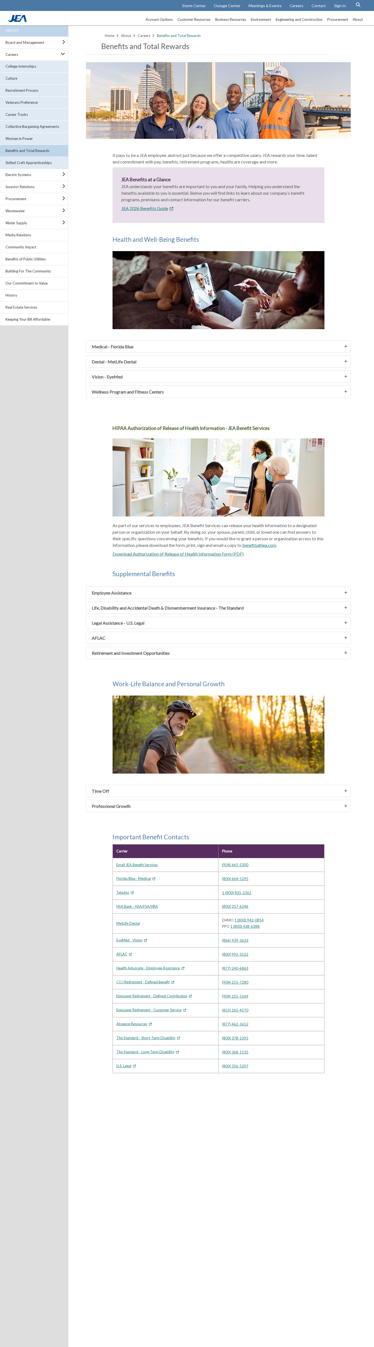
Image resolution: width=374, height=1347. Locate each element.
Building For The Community (28, 271)
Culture (11, 78)
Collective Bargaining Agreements (32, 126)
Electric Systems (18, 175)
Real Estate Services (21, 307)
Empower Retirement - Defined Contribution (151, 996)
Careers (296, 5)
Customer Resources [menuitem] (194, 19)
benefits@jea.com (259, 545)
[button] (358, 4)
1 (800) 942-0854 (249, 920)
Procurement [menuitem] (337, 19)
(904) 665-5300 (235, 865)
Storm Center (194, 5)
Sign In (340, 5)
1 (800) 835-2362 (236, 893)
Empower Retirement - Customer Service (149, 1010)
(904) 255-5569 (235, 996)
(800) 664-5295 (235, 879)
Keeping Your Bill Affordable (27, 319)
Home (109, 35)
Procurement (15, 199)
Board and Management (24, 42)
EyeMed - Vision (129, 940)
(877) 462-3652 (235, 1024)
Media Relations (18, 235)
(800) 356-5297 (235, 1066)
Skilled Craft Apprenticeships (28, 162)
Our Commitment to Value (26, 283)
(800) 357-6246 (235, 906)
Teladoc (122, 892)
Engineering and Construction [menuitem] (299, 19)
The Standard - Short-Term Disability (146, 1038)
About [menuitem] (358, 19)
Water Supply (16, 223)
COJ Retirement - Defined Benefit (143, 982)
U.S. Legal (123, 1066)
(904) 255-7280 (235, 982)
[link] (18, 20)
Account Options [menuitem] (159, 19)
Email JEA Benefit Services (137, 865)
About (12, 30)
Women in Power (19, 138)
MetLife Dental (128, 923)
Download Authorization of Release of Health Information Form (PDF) (178, 553)
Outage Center (227, 5)
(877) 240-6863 (235, 968)
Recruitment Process (21, 90)
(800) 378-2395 (235, 1038)
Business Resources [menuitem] (230, 19)
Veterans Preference (21, 102)
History (11, 295)
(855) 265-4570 (235, 1010)
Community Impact (20, 247)
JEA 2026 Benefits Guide (144, 208)
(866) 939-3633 (235, 940)
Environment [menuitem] (261, 19)
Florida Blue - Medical (133, 878)
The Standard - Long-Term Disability (145, 1052)
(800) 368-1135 (235, 1052)
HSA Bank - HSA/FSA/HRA (137, 906)
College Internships (20, 66)
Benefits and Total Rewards (27, 150)
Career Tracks (16, 114)
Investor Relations (19, 187)
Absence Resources (131, 1024)
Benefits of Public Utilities (25, 259)
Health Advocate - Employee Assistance (148, 968)
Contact (319, 5)
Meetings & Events (265, 5)
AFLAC (121, 954)
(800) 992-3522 (235, 954)
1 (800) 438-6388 (245, 926)
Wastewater (15, 211)
